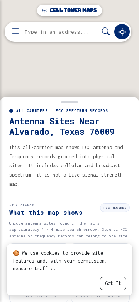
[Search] (105, 31)
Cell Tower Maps (73, 10)
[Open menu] (15, 31)
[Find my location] (122, 31)
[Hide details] (69, 101)
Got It (113, 283)
